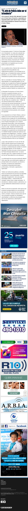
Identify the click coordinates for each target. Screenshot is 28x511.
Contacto (3, 484)
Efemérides (3, 483)
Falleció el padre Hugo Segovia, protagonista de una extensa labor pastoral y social (19, 271)
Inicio (2, 480)
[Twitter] (4, 502)
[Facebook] (2, 502)
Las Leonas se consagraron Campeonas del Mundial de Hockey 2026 (18, 264)
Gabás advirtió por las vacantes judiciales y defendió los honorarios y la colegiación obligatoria (19, 285)
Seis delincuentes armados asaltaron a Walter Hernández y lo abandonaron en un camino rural (19, 278)
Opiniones (3, 481)
